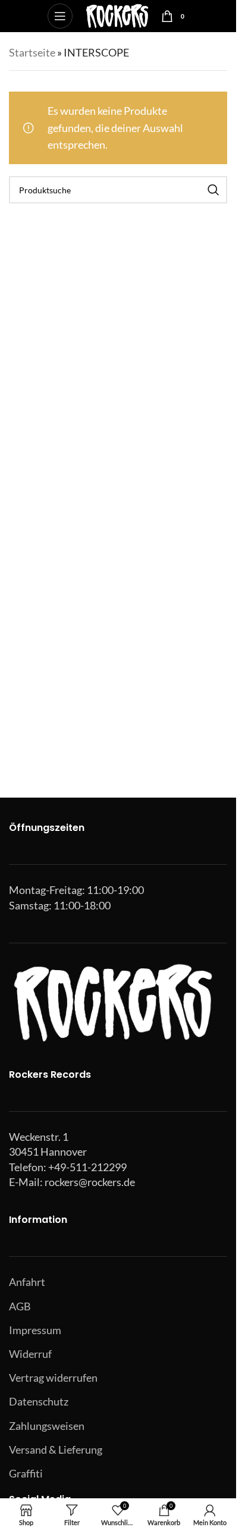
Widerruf (30, 1353)
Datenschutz (38, 1401)
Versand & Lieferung (55, 1449)
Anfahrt (27, 1281)
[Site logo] (116, 14)
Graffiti (26, 1473)
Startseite (32, 52)
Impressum (35, 1330)
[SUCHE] (213, 189)
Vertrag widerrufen (53, 1377)
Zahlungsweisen (46, 1425)
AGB (20, 1306)
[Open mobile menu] (60, 16)
